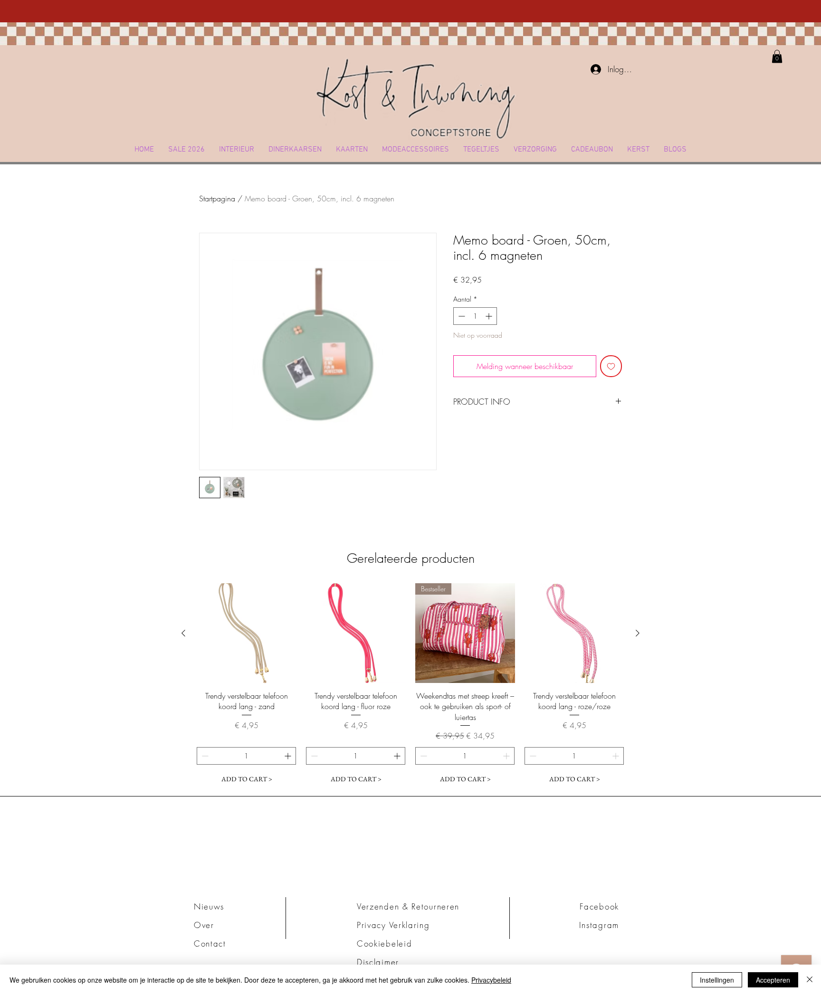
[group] (410, 685)
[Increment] (490, 316)
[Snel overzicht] (246, 633)
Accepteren (773, 980)
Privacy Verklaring (393, 924)
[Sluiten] (809, 979)
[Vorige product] (183, 633)
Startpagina (217, 198)
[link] (777, 56)
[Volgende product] (637, 633)
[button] (236, 149)
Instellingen (717, 980)
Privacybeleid (491, 980)
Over (204, 924)
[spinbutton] (475, 316)
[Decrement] (461, 316)
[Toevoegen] (611, 366)
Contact (210, 943)
